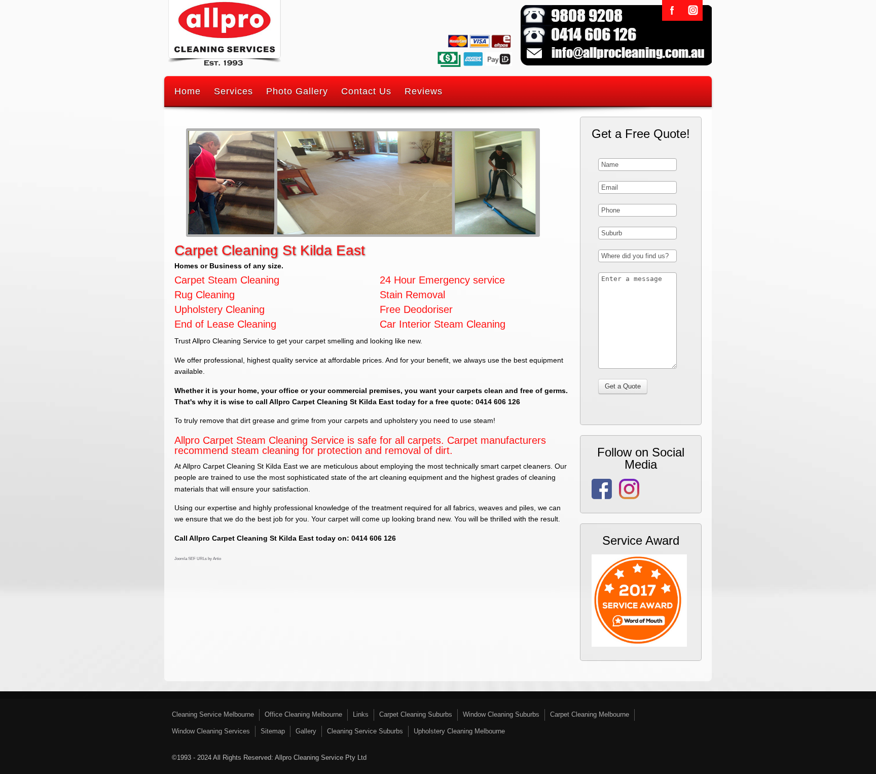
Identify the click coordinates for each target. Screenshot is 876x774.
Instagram (692, 10)
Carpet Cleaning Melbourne (589, 714)
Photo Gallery (297, 91)
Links (361, 714)
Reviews (424, 91)
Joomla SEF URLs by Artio (197, 558)
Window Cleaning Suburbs (501, 714)
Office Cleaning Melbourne (303, 714)
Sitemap (273, 731)
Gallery (306, 731)
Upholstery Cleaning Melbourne (459, 731)
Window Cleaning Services (211, 731)
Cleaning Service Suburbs (365, 731)
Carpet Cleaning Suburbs (415, 714)
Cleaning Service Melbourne (213, 714)
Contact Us (366, 91)
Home (187, 91)
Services (233, 91)
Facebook (672, 10)
